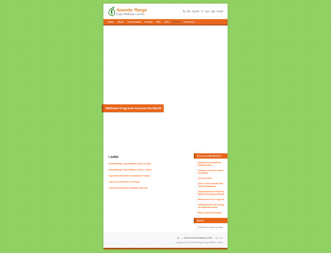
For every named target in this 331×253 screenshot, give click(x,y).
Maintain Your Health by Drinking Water (209, 163)
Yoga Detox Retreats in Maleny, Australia (128, 188)
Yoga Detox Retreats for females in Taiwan (129, 175)
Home (111, 21)
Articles (149, 21)
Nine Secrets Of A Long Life (211, 199)
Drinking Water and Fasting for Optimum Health (211, 205)
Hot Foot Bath (205, 178)
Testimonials (134, 21)
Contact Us (189, 21)
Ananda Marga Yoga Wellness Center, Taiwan (130, 169)
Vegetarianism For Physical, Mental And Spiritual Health (211, 192)
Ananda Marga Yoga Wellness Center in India (130, 163)
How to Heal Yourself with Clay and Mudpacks (210, 184)
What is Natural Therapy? (210, 212)
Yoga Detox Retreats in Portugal (124, 182)
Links (167, 21)
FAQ (158, 21)
